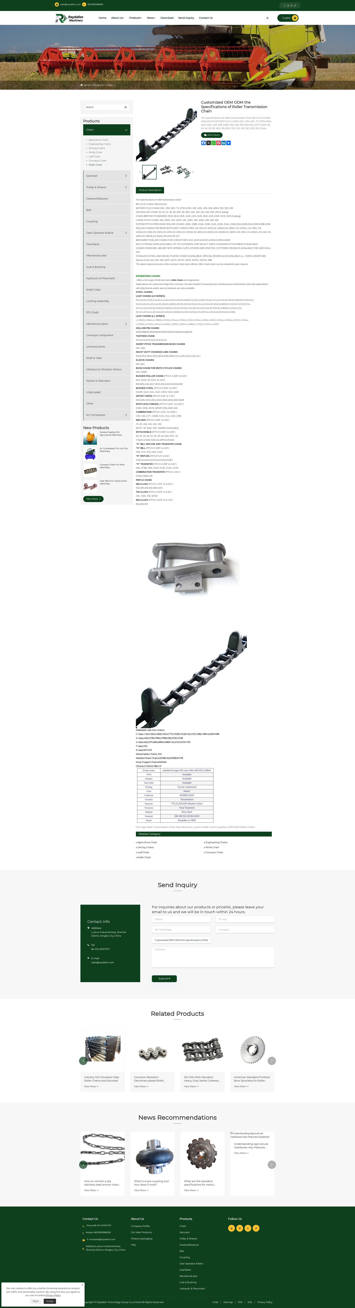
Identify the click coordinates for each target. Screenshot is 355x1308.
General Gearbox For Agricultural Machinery (111, 433)
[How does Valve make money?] (103, 1154)
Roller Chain (122, 85)
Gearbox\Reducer (97, 198)
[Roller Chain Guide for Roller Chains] (152, 1050)
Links (215, 1302)
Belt (88, 210)
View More (92, 499)
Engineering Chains (100, 144)
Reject (36, 1301)
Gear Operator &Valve (99, 232)
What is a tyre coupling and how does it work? (251, 1183)
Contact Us (206, 17)
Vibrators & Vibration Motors (103, 369)
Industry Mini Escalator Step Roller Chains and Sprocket (201, 1079)
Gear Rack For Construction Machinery (113, 482)
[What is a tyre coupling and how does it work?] (252, 1154)
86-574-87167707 (100, 949)
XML (250, 1302)
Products (134, 17)
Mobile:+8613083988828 (98, 1232)
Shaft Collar (93, 289)
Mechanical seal (96, 255)
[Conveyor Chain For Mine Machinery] (90, 470)
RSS (240, 1302)
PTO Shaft (92, 312)
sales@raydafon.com (70, 4)
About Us (117, 17)
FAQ (133, 1245)
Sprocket (91, 175)
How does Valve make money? (98, 1183)
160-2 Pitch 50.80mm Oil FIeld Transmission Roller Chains (99, 1079)
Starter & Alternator (98, 380)
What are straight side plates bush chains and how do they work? (152, 1183)
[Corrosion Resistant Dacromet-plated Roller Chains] (252, 1050)
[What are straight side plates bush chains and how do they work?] (152, 1154)
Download (167, 17)
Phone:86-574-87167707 (99, 1225)
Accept (49, 1301)
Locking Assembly (97, 301)
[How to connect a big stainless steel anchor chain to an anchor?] (202, 1154)
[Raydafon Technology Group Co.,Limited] (69, 18)
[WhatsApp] (285, 5)
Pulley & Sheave (96, 187)
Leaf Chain (94, 156)
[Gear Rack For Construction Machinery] (90, 486)
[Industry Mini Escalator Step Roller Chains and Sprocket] (202, 1050)
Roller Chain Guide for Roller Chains (151, 1079)
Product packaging (141, 1238)
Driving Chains (97, 148)
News (150, 17)
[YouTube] (288, 5)
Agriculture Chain (98, 140)
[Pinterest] (292, 5)
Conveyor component (99, 335)
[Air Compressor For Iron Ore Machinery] (90, 454)
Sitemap (228, 1302)
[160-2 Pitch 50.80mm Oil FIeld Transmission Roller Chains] (103, 1050)
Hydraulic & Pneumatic (100, 278)
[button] (83, 1061)
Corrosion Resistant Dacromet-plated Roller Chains (248, 1079)
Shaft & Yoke (94, 358)
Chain (109, 85)
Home (102, 17)
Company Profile (140, 1226)
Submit (164, 978)
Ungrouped (93, 392)
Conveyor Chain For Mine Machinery (112, 466)
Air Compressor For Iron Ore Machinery (114, 449)
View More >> (91, 1086)
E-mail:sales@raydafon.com (101, 1239)
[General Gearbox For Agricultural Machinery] (90, 438)
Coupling (92, 221)
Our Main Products (141, 1232)
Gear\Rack (92, 244)
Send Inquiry (186, 17)
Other (89, 403)
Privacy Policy (265, 1302)
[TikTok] (295, 5)
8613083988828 (95, 4)
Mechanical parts (97, 323)
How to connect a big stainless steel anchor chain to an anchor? (201, 1183)
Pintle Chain (95, 152)
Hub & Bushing (95, 267)
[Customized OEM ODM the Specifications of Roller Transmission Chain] (149, 172)
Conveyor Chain (97, 160)
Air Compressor (96, 415)
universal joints (95, 346)
